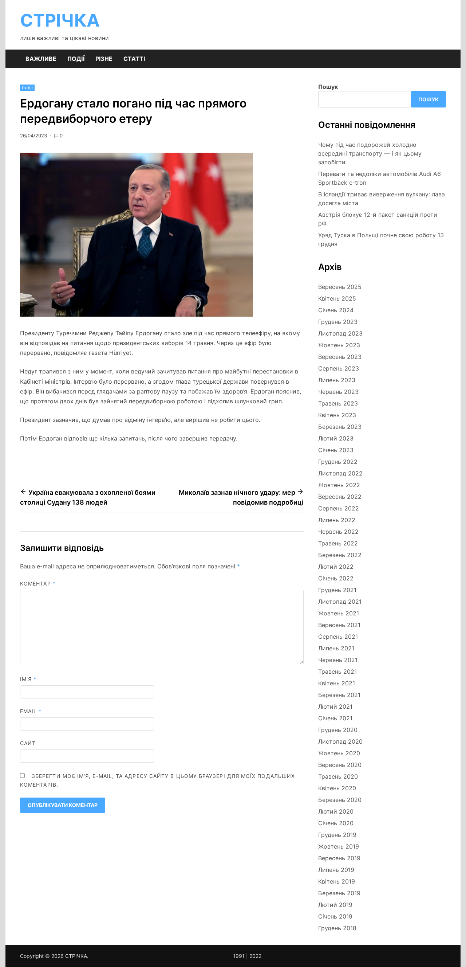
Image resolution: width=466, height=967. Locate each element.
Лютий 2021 (335, 706)
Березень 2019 (339, 893)
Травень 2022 (338, 543)
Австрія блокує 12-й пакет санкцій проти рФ (377, 219)
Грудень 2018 (337, 928)
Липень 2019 (336, 869)
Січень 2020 (336, 823)
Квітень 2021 (336, 683)
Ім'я (28, 679)
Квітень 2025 (337, 298)
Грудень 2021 (337, 590)
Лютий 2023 (336, 438)
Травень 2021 (337, 671)
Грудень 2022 (338, 461)
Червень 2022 (338, 531)
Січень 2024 (336, 310)
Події (75, 58)
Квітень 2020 (337, 788)
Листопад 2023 (340, 333)
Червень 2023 (338, 391)
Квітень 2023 (337, 415)
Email (31, 711)
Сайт (28, 743)
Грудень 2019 (337, 834)
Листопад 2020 (340, 741)
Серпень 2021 (338, 636)
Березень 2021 (339, 694)
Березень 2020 (340, 799)
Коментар (38, 583)
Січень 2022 (336, 578)
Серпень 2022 (338, 508)
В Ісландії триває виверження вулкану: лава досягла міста (381, 199)
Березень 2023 (340, 426)
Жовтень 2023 (339, 345)
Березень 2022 (340, 555)
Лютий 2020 (336, 811)
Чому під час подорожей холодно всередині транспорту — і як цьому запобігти (370, 153)
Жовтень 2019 (338, 846)
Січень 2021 (335, 718)
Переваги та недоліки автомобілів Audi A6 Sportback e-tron (379, 178)
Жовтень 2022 (339, 485)
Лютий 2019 (335, 904)
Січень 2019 (335, 916)
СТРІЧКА (60, 20)
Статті (134, 58)
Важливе (40, 58)
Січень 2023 (336, 450)
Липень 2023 (336, 380)
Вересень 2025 (340, 286)
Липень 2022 (336, 520)
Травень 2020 (338, 776)
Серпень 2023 (338, 368)
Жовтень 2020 (339, 753)
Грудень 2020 (338, 729)
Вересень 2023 (340, 356)
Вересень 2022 (340, 496)
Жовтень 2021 (338, 613)
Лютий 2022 (336, 566)
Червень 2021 (338, 659)
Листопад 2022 (340, 473)
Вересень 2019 (339, 858)
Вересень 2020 (340, 764)
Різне (103, 58)
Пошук (328, 86)
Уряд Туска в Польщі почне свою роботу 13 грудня (381, 239)
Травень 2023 (338, 403)
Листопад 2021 (340, 601)
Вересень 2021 (339, 625)
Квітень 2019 (336, 881)
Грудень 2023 (338, 321)
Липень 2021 (336, 648)
